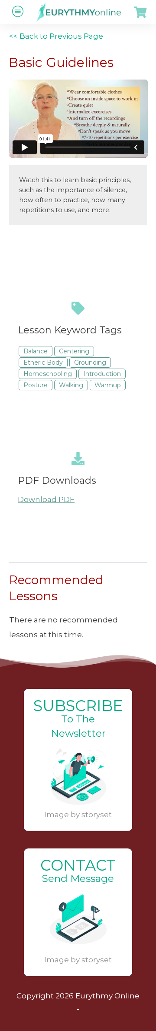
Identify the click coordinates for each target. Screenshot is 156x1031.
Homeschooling (47, 374)
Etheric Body (43, 362)
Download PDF (46, 499)
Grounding (90, 362)
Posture (35, 385)
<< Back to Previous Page (56, 36)
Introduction (102, 374)
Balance (35, 351)
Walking (71, 385)
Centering (74, 351)
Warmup (107, 385)
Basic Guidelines (61, 62)
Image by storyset (78, 814)
